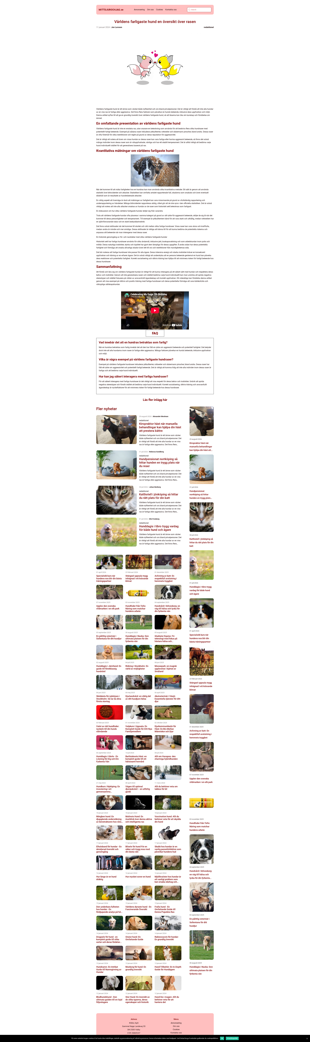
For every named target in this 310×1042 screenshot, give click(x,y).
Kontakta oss (171, 9)
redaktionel (209, 27)
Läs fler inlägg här (155, 400)
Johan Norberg (155, 487)
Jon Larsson (116, 27)
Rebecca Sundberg (156, 452)
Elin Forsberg (154, 519)
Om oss (150, 9)
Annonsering (139, 9)
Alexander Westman (160, 416)
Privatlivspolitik (232, 1038)
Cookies (159, 9)
